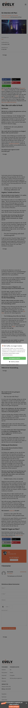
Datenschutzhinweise (7, 355)
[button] (14, 704)
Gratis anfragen (14, 706)
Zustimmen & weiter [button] (14, 358)
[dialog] (14, 354)
